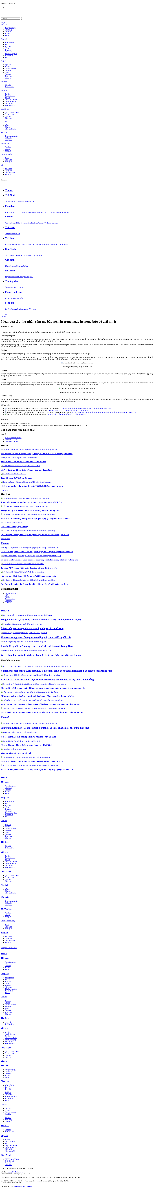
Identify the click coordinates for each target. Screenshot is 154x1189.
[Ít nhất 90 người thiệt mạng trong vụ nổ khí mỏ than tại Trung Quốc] (24, 642)
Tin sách (8, 174)
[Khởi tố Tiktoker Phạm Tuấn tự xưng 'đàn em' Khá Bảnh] (20, 466)
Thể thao (4, 81)
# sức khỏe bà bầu (11, 440)
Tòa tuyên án (9, 42)
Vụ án (7, 35)
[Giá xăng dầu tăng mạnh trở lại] (12, 522)
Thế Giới (4, 24)
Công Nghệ (5, 109)
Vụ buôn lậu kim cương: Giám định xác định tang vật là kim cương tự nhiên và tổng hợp (39, 560)
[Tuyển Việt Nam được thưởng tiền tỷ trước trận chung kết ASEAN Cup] (25, 498)
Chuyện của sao (10, 68)
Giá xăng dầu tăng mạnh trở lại (14, 527)
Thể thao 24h (9, 87)
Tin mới (5, 543)
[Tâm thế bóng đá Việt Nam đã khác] (13, 474)
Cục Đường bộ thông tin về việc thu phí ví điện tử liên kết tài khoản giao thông (35, 535)
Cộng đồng (8, 170)
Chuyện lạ (8, 30)
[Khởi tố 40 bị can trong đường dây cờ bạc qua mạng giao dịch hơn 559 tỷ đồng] (28, 514)
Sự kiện (5, 610)
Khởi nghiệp (9, 103)
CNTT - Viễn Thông (12, 112)
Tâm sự (7, 125)
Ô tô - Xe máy (10, 114)
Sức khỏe (4, 132)
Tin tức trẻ (8, 169)
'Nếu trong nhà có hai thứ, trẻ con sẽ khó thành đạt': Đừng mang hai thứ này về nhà (37, 696)
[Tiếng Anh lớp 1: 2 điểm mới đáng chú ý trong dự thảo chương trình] (24, 506)
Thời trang (8, 76)
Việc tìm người (10, 105)
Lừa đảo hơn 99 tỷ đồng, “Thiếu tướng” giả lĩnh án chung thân (28, 576)
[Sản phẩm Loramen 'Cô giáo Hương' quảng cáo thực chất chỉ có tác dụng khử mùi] (29, 449)
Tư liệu (7, 33)
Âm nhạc (8, 74)
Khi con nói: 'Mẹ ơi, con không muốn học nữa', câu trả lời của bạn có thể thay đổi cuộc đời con (42, 712)
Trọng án (8, 50)
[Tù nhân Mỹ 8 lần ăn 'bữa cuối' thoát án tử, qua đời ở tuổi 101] (22, 564)
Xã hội (7, 597)
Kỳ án (7, 48)
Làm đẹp (8, 78)
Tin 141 (7, 57)
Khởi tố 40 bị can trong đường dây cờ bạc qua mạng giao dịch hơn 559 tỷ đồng (35, 518)
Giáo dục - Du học (11, 99)
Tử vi (7, 158)
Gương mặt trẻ (10, 172)
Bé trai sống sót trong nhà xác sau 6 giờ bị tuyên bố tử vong (32, 628)
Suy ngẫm (8, 161)
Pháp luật (4, 39)
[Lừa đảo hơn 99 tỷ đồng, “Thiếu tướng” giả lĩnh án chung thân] (22, 572)
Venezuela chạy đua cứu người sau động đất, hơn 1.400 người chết (36, 637)
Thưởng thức (5, 143)
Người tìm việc (10, 96)
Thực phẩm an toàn (11, 136)
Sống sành (8, 160)
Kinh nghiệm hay (11, 129)
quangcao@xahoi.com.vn (23, 1186)
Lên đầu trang (12, 948)
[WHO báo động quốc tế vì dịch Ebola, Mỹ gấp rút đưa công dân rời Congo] (26, 650)
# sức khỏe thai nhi (11, 441)
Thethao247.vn (10, 599)
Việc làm (4, 90)
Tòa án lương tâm (11, 54)
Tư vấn (7, 94)
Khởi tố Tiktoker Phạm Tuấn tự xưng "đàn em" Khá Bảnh (26, 470)
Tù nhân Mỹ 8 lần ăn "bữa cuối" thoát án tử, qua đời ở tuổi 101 (29, 568)
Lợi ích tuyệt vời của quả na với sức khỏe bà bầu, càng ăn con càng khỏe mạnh (85, 408)
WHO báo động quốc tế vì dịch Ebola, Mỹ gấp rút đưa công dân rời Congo (41, 655)
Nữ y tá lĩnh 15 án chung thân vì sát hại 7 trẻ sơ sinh (23, 462)
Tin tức (3, 22)
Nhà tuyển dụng (10, 101)
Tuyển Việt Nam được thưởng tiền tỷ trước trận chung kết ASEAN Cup (31, 502)
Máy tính (8, 116)
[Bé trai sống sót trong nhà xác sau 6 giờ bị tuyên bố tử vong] (21, 624)
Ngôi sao (8, 65)
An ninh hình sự (10, 593)
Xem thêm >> (5, 490)
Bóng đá (8, 85)
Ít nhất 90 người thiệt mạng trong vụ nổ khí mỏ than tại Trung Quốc (37, 646)
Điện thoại (8, 118)
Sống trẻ (3, 165)
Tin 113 (7, 44)
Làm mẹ (7, 127)
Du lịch (7, 149)
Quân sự (8, 31)
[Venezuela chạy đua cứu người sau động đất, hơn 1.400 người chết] (24, 633)
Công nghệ (8, 601)
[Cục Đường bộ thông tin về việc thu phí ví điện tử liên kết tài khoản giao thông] (28, 530)
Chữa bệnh (8, 138)
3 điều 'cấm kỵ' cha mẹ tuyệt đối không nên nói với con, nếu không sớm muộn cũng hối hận (40, 704)
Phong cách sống (6, 154)
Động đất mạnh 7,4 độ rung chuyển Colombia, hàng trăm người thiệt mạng (41, 619)
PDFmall (8, 603)
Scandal (7, 66)
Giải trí (3, 61)
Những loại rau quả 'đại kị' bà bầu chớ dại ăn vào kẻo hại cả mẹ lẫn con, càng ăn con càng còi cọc (103, 412)
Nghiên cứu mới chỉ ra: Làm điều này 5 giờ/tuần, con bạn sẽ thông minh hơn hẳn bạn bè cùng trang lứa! (56, 670)
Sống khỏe (8, 140)
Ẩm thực (8, 147)
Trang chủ (4, 948)
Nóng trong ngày (10, 28)
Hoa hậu (8, 70)
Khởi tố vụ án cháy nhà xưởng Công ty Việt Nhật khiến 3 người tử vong (32, 486)
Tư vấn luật (9, 56)
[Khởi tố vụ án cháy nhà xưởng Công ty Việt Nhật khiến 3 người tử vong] (25, 482)
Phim (6, 72)
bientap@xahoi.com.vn (15, 1172)
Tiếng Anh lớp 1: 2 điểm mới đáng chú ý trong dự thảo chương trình (30, 510)
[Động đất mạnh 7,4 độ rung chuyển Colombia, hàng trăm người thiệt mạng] (26, 615)
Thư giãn (8, 151)
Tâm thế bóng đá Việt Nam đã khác (16, 478)
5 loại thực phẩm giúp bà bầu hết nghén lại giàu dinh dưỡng (66, 414)
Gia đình (4, 121)
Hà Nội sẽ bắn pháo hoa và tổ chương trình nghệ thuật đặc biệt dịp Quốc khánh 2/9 (37, 552)
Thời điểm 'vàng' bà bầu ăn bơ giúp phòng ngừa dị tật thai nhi (67, 410)
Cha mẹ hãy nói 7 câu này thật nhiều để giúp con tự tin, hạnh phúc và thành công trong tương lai (43, 688)
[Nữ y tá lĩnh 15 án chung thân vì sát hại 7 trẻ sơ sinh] (19, 458)
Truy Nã (8, 46)
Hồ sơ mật (8, 52)
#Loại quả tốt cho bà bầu (13, 438)
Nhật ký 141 (9, 595)
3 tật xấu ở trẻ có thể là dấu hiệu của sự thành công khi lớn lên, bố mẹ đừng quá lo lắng (47, 679)
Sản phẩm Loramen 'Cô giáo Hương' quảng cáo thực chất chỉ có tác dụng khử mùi (36, 454)
